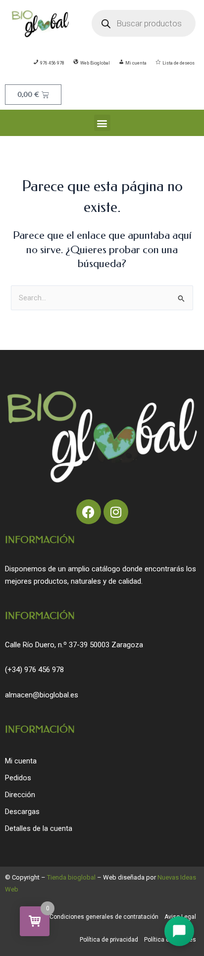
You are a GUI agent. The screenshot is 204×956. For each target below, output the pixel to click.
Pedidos (18, 777)
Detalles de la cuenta (38, 828)
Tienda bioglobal (71, 877)
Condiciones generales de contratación (104, 916)
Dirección (20, 794)
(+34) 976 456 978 (34, 669)
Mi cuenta (21, 760)
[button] (102, 123)
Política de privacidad (109, 939)
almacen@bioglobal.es (41, 694)
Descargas (22, 811)
